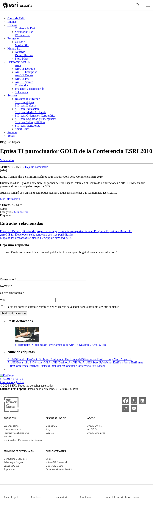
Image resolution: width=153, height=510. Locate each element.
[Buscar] (137, 5)
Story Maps (22, 58)
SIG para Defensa (25, 105)
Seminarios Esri (24, 31)
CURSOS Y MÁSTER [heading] (56, 451)
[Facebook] (125, 400)
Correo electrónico (12, 292)
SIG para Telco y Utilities (30, 122)
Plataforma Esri (127, 362)
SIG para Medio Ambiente (30, 112)
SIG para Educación (27, 108)
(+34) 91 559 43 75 (11, 378)
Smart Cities (22, 129)
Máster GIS (22, 45)
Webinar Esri (22, 35)
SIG (104, 359)
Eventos (12, 25)
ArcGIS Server (24, 82)
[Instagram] (125, 408)
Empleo (12, 21)
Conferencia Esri (25, 28)
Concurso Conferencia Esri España (84, 365)
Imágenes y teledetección (29, 88)
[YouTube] (134, 408)
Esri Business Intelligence (49, 365)
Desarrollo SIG (26, 362)
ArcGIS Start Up (92, 362)
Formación (13, 38)
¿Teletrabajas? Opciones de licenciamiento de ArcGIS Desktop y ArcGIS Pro (60, 344)
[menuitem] (23, 425)
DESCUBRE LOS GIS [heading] (56, 418)
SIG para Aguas (24, 102)
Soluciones (21, 92)
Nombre (6, 285)
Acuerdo (20, 51)
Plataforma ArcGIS (18, 61)
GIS (81, 359)
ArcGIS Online (24, 75)
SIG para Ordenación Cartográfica (35, 115)
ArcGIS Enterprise (26, 72)
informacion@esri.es (12, 382)
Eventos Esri (24, 359)
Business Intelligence (27, 98)
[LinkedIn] (142, 400)
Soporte (12, 132)
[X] (134, 400)
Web (2, 299)
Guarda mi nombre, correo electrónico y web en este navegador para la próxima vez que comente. (61, 306)
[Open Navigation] (148, 5)
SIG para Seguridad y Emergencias (35, 118)
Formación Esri (93, 359)
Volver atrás (7, 160)
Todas (11, 135)
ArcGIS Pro (22, 78)
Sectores (12, 95)
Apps (18, 65)
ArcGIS (12, 359)
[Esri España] (17, 5)
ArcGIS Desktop (25, 68)
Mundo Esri (14, 48)
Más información (10, 199)
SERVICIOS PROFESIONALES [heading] (19, 451)
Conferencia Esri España (64, 359)
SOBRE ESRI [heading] (10, 418)
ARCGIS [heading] (91, 418)
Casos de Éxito (16, 18)
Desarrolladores (24, 55)
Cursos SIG (22, 41)
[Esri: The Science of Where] (11, 405)
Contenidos (21, 85)
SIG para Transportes (27, 125)
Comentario (8, 279)
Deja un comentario (36, 167)
